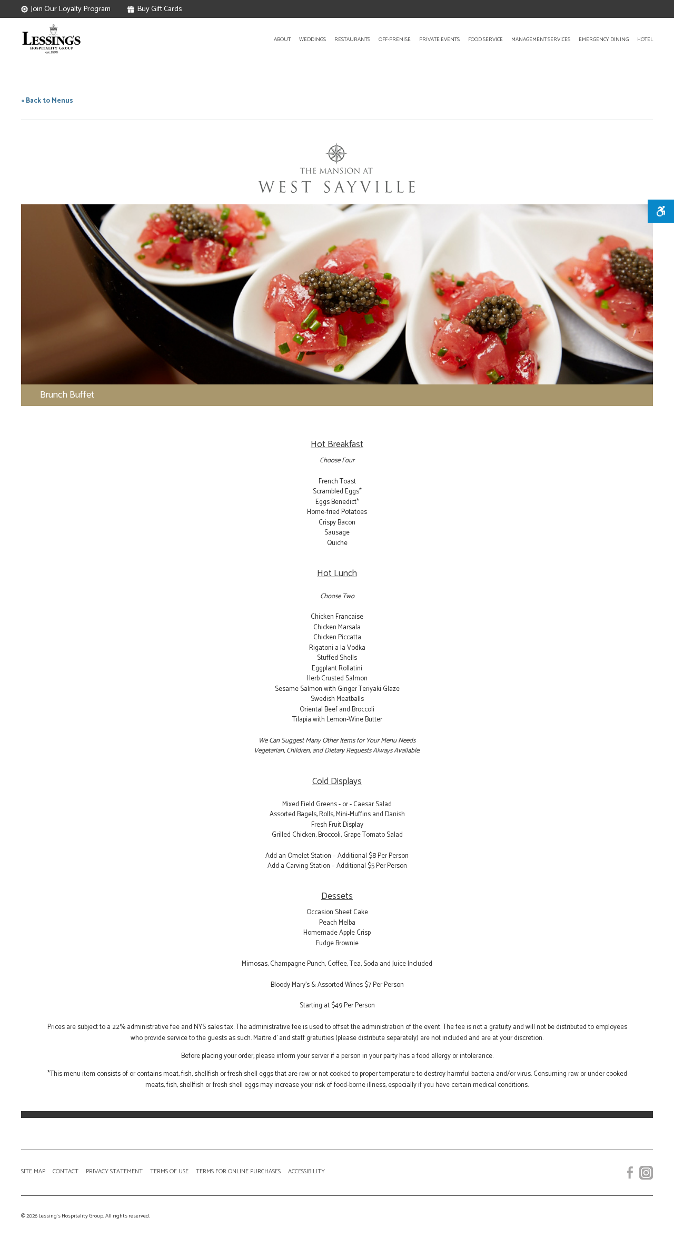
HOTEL (645, 39)
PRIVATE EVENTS (439, 39)
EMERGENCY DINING (604, 39)
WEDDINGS (312, 39)
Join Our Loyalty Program (71, 9)
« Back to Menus (47, 100)
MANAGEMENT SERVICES (540, 39)
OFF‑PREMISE (395, 39)
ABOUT (282, 39)
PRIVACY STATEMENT (114, 1171)
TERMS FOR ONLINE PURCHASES (238, 1171)
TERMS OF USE (169, 1171)
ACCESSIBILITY (306, 1171)
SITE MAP (33, 1171)
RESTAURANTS (352, 39)
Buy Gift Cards (159, 9)
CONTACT (65, 1171)
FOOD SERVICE (485, 39)
